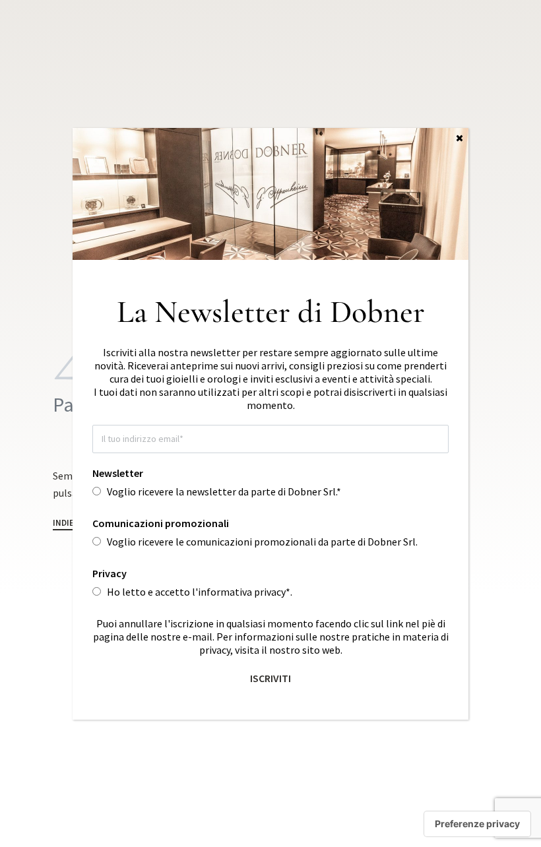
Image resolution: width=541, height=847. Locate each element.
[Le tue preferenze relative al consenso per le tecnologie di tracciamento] (477, 823)
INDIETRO (71, 523)
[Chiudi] (459, 138)
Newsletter (117, 473)
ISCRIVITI (270, 678)
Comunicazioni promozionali (160, 523)
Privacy (109, 573)
